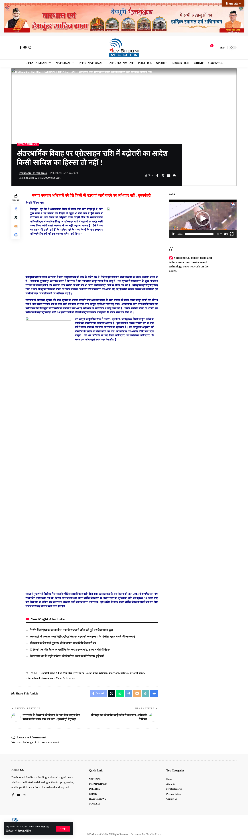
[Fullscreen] (232, 234)
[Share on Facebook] (157, 175)
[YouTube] (25, 47)
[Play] (173, 234)
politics (124, 673)
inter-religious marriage (106, 673)
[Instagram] (30, 47)
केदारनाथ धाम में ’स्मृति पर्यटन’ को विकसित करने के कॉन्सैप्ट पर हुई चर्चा (67, 656)
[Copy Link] (145, 693)
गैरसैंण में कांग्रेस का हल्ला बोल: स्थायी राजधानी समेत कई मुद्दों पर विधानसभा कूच (71, 629)
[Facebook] (21, 47)
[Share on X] (162, 175)
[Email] (168, 175)
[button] (63, 829)
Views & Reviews (65, 678)
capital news (48, 673)
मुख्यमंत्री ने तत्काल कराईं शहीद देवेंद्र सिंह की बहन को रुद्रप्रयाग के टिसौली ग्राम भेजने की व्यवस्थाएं (82, 636)
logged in (32, 742)
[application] (203, 219)
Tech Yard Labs (153, 834)
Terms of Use (24, 830)
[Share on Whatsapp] (120, 693)
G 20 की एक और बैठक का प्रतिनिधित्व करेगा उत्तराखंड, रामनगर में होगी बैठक (70, 649)
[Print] (174, 175)
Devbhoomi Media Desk (33, 172)
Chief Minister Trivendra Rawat (74, 673)
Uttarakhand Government (40, 678)
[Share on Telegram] (128, 693)
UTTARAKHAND (27, 144)
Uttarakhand (137, 673)
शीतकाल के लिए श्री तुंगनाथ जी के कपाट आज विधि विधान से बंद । (64, 643)
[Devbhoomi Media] (124, 47)
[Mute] (226, 234)
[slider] (199, 234)
